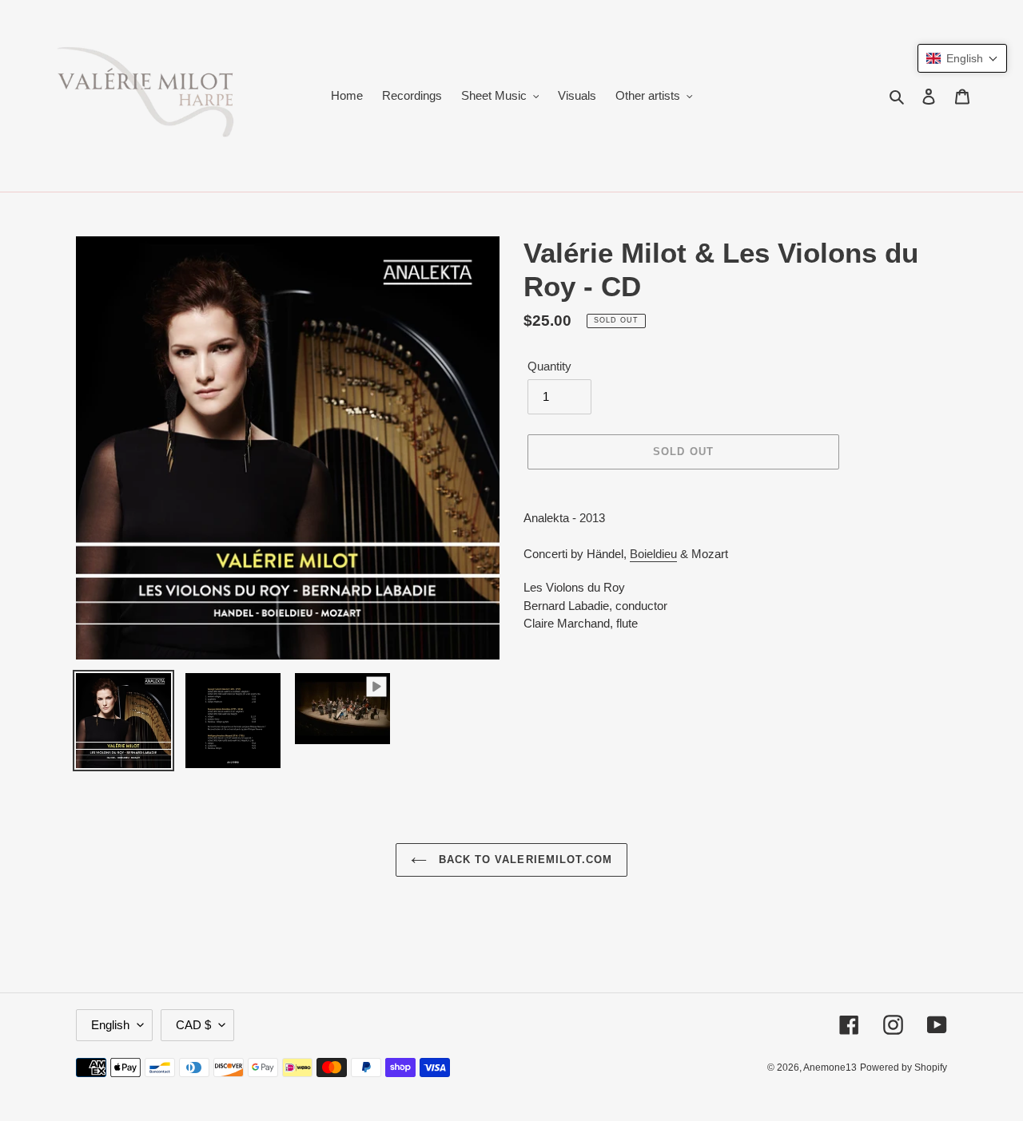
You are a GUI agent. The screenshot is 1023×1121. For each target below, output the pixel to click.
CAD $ (193, 1025)
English (110, 1025)
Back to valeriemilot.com (523, 860)
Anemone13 (830, 1067)
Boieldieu (653, 553)
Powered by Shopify (903, 1067)
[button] (962, 58)
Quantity (549, 366)
